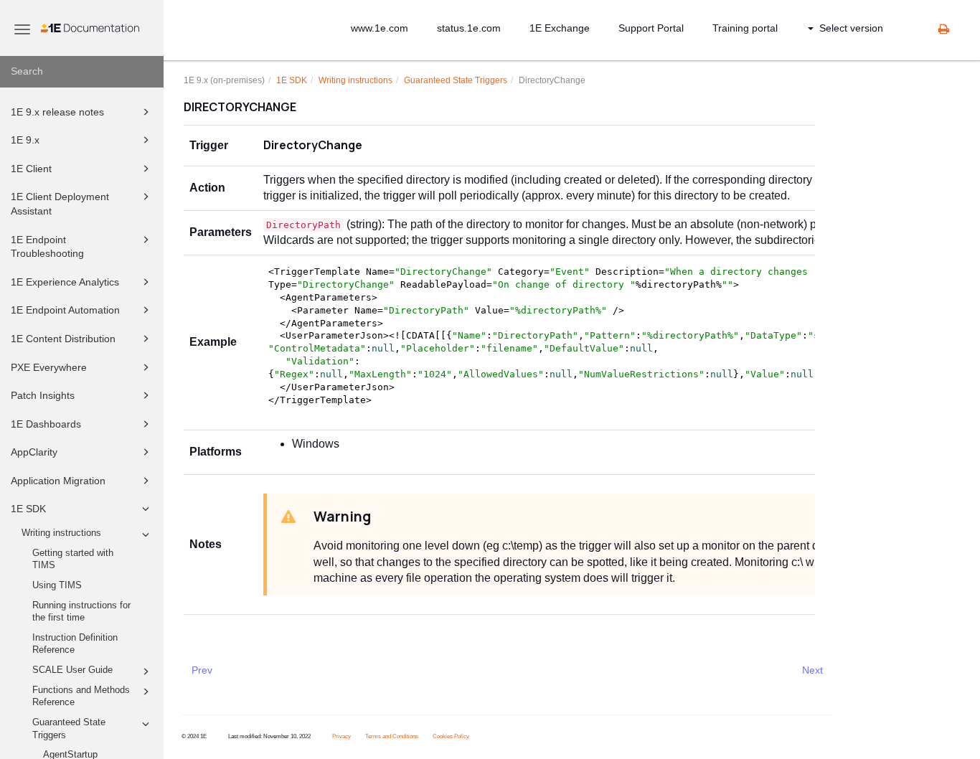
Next (812, 670)
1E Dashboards (46, 424)
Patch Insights (43, 395)
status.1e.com (469, 28)
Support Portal (651, 28)
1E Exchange (559, 28)
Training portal (745, 28)
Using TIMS (57, 585)
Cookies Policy (451, 736)
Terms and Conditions (391, 736)
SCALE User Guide (72, 670)
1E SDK (28, 508)
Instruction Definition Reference (75, 644)
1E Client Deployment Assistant (60, 204)
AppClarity (34, 452)
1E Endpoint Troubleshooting (47, 247)
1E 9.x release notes (57, 112)
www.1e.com (379, 28)
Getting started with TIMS (72, 559)
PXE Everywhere (49, 367)
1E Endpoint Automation (65, 310)
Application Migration (58, 480)
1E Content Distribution (63, 338)
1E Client (31, 168)
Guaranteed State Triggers (68, 728)
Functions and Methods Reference (81, 696)
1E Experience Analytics (65, 282)
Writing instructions (61, 533)
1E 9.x (25, 140)
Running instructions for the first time (81, 611)
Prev (202, 670)
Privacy (341, 736)
